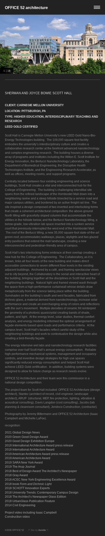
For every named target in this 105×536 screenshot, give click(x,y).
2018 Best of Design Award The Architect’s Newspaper (41, 471)
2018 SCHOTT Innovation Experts (27, 488)
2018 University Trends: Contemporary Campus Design (41, 492)
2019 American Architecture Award (27, 458)
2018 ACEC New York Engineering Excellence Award (40, 479)
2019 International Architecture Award (29, 449)
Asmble (42, 530)
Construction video (17, 516)
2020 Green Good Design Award (26, 436)
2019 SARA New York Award (24, 462)
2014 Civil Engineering (20, 505)
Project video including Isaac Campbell (31, 512)
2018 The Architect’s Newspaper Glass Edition (35, 496)
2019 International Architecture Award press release (39, 445)
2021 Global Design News (22, 432)
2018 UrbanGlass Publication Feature (30, 501)
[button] (52, 7)
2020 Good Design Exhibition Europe (29, 441)
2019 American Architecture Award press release (37, 453)
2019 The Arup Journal (20, 466)
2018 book (28, 483)
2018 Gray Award (16, 475)
